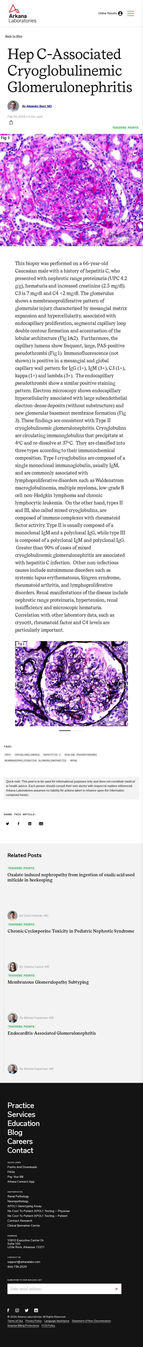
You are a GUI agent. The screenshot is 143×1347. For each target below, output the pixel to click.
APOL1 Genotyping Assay (24, 1206)
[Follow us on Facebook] (8, 1310)
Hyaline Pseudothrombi (81, 754)
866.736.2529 (17, 1266)
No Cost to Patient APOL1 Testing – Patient (37, 1216)
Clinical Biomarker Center (23, 1225)
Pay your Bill (15, 1176)
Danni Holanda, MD (36, 915)
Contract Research (19, 1220)
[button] (122, 684)
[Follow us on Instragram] (17, 1310)
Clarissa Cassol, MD (37, 966)
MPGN (73, 760)
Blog (14, 1132)
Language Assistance (56, 1320)
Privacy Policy (34, 1320)
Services (21, 1114)
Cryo (8, 754)
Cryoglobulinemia (27, 754)
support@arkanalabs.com (23, 1262)
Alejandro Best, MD (39, 106)
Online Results (107, 13)
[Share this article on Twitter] (7, 823)
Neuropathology (17, 1201)
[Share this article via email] (41, 823)
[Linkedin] (30, 823)
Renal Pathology (18, 1196)
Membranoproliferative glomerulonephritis (35, 760)
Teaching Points (125, 127)
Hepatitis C (52, 754)
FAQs (11, 1172)
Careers (20, 1141)
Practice (20, 1105)
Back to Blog (13, 36)
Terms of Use (15, 1320)
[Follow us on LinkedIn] (36, 1310)
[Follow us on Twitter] (26, 1310)
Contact (20, 1150)
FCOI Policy (48, 1325)
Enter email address (26, 1289)
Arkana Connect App (20, 1181)
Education (23, 1123)
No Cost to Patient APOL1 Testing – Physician (38, 1211)
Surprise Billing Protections (23, 1325)
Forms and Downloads (22, 1167)
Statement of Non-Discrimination (91, 1320)
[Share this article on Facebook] (18, 823)
